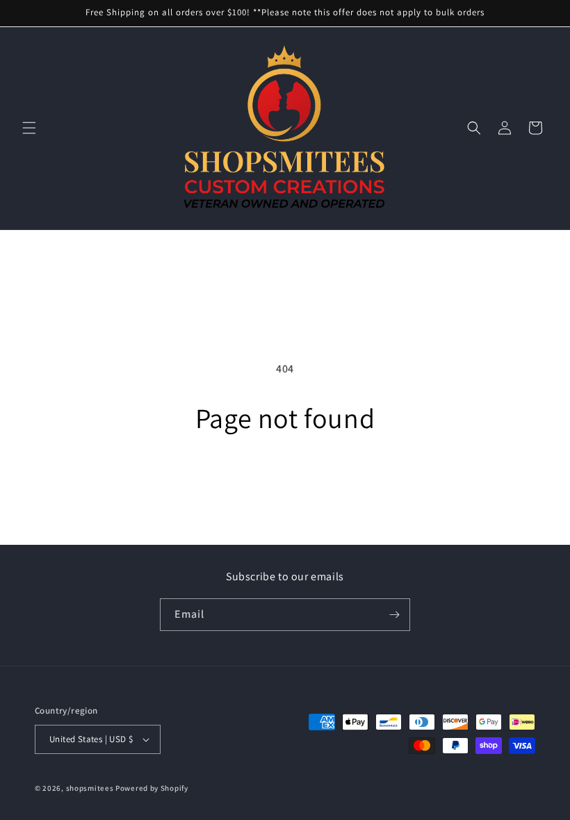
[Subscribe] (394, 614)
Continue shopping (285, 479)
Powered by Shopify (151, 788)
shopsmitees (90, 788)
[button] (29, 128)
